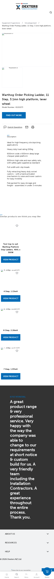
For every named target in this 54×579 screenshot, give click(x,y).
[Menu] (26, 574)
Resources (11, 542)
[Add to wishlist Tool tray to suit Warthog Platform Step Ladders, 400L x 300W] (17, 225)
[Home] (27, 6)
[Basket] (47, 571)
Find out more (14, 115)
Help (7, 551)
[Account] (36, 574)
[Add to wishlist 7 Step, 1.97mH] (17, 351)
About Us (10, 534)
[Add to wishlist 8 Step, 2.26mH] (17, 312)
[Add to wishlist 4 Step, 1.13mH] (17, 273)
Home (7, 577)
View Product (10, 259)
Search (16, 577)
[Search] (16, 574)
